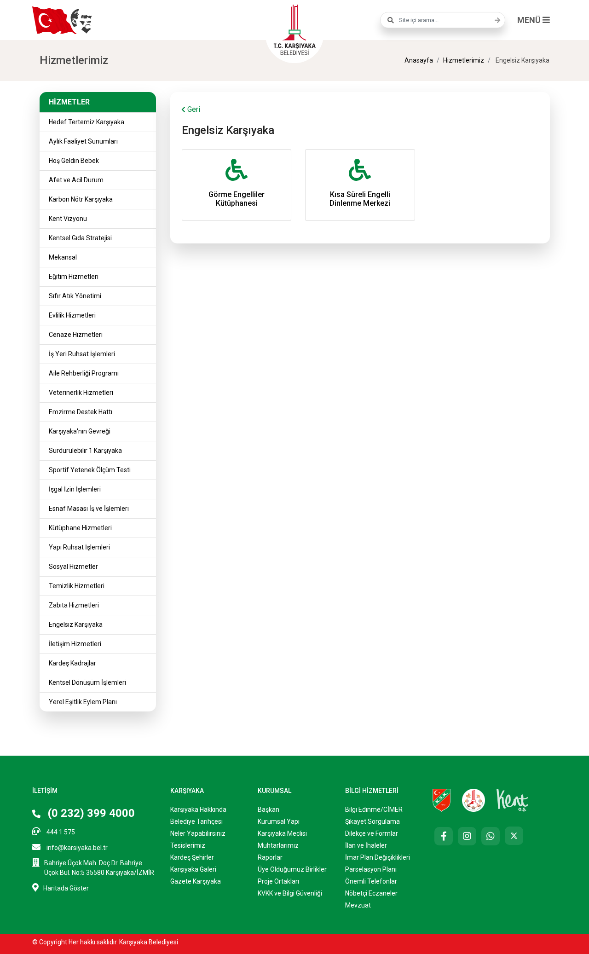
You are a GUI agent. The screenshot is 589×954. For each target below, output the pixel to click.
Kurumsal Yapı (279, 821)
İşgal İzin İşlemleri (75, 489)
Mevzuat (358, 905)
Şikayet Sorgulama (372, 821)
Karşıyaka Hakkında (198, 809)
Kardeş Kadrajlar (72, 663)
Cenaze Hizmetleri (76, 334)
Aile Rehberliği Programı (84, 373)
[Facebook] (443, 836)
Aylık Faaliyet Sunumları (83, 141)
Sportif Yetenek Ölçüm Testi (90, 470)
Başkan (268, 809)
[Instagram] (467, 836)
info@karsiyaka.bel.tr (76, 847)
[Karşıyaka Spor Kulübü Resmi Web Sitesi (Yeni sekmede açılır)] (441, 800)
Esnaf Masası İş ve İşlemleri (89, 508)
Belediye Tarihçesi (196, 821)
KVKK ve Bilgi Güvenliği (290, 893)
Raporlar (270, 857)
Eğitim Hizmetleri (73, 276)
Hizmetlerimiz (463, 60)
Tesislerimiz (187, 845)
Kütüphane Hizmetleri (80, 528)
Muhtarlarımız (278, 845)
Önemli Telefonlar (371, 881)
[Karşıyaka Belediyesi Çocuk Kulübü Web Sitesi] (473, 800)
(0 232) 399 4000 (90, 813)
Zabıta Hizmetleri (74, 605)
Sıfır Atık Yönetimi (75, 296)
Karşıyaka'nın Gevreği (79, 431)
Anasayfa (418, 60)
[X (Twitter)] (514, 836)
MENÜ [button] (530, 20)
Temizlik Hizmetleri (76, 586)
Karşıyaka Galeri (193, 869)
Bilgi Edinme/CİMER (374, 809)
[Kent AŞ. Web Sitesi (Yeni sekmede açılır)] (513, 800)
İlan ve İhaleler (366, 845)
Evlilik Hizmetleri (72, 315)
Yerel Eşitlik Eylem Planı (83, 701)
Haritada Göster (66, 888)
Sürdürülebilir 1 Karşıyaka (85, 450)
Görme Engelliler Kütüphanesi (236, 199)
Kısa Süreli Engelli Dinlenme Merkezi (359, 199)
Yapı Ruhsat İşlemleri (79, 547)
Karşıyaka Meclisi (282, 833)
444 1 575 (60, 832)
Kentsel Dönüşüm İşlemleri (87, 682)
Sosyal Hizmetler (73, 566)
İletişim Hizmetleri (75, 644)
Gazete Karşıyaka (195, 881)
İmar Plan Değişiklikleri (377, 857)
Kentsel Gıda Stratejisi (80, 238)
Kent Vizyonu (68, 218)
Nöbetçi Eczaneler (371, 893)
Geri (192, 109)
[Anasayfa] (294, 28)
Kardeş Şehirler (192, 857)
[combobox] (442, 20)
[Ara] (495, 20)
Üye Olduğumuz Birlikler (292, 869)
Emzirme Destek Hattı (80, 412)
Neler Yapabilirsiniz (197, 833)
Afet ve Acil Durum (76, 180)
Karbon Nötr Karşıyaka (81, 199)
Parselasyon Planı (371, 869)
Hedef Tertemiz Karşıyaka (86, 122)
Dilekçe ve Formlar (371, 833)
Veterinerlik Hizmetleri (81, 392)
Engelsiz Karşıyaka (76, 624)
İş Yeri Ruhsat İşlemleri (82, 354)
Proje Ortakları (278, 881)
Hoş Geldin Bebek (74, 160)
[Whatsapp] (490, 836)
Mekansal (63, 257)
